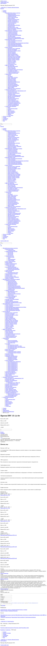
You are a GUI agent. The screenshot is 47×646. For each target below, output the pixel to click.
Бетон (9, 107)
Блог (4, 120)
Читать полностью (4, 573)
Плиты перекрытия (12, 83)
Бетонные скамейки (12, 61)
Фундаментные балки (12, 348)
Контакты (5, 119)
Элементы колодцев (12, 16)
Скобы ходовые (11, 260)
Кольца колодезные (12, 14)
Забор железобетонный (13, 54)
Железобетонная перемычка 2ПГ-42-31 (8, 535)
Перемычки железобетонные (14, 81)
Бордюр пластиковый (12, 49)
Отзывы (4, 117)
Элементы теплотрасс (12, 32)
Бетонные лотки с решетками (14, 48)
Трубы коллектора (11, 41)
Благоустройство (6, 311)
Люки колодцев (11, 24)
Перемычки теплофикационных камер (16, 38)
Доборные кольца (11, 250)
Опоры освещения (12, 68)
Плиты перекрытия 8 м (13, 369)
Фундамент (10, 76)
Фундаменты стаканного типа (14, 103)
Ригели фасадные (11, 342)
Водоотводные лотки (12, 91)
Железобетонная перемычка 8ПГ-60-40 (8, 558)
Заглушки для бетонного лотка (14, 95)
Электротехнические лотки (13, 71)
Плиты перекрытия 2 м (13, 362)
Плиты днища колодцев (13, 17)
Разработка (2, 629)
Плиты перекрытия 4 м (13, 364)
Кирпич (9, 109)
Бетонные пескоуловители (13, 98)
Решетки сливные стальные (13, 59)
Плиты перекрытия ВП (13, 34)
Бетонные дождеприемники (14, 93)
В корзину (2, 433)
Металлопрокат (11, 110)
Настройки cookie (25, 627)
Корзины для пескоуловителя (14, 96)
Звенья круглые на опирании (14, 393)
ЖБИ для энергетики (7, 329)
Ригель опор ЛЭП (11, 67)
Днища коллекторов (12, 281)
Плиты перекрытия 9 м (13, 370)
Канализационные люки (13, 272)
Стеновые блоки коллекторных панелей (16, 288)
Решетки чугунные (12, 60)
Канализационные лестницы (14, 25)
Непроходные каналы (12, 282)
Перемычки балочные (12, 357)
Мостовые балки (11, 97)
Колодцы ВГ (10, 252)
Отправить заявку (4, 601)
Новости (2, 610)
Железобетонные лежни (13, 66)
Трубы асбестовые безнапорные (14, 44)
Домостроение (6, 338)
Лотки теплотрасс (11, 292)
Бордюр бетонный (11, 51)
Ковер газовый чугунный (13, 55)
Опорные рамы (11, 257)
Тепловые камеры (11, 36)
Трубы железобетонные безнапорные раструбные (18, 42)
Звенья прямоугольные (12, 395)
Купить (2, 432)
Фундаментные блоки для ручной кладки (16, 347)
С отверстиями (11, 298)
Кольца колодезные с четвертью (14, 28)
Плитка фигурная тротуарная (14, 57)
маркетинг (8, 629)
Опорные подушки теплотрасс (14, 293)
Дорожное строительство (8, 377)
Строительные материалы (8, 397)
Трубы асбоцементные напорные (15, 45)
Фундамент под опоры (12, 70)
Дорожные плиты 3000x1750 (14, 382)
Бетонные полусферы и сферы (14, 50)
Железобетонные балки (13, 283)
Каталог (2, 8)
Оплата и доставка (7, 116)
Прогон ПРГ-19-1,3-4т (5, 508)
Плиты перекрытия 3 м (13, 363)
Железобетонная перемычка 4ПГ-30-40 (8, 546)
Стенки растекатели (12, 22)
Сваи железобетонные (12, 86)
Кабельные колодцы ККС (13, 268)
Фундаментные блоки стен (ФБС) (15, 346)
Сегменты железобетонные (13, 19)
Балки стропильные (12, 78)
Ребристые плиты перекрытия (14, 88)
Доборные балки (11, 289)
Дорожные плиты (11, 94)
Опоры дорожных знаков (13, 100)
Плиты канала (11, 294)
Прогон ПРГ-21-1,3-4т (5, 521)
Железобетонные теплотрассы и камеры (11, 279)
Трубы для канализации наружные (15, 46)
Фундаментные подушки (13, 344)
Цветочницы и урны (12, 64)
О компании (5, 118)
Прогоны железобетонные (13, 85)
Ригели (9, 75)
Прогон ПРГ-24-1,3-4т (5, 495)
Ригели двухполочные (12, 340)
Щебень (9, 114)
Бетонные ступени (12, 79)
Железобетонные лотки (13, 291)
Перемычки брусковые (12, 359)
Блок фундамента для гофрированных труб (17, 90)
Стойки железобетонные (13, 73)
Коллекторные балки (12, 284)
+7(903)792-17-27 (4, 7)
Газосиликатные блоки (12, 108)
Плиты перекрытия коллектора (14, 287)
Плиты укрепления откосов (13, 101)
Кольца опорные (11, 18)
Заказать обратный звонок (13, 7)
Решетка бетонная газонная (13, 58)
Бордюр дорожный (12, 52)
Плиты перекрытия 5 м (13, 366)
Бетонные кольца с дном (13, 27)
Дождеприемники (11, 259)
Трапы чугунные (11, 62)
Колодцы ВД (10, 253)
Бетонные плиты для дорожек (14, 56)
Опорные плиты (11, 26)
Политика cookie (17, 627)
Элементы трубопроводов (13, 104)
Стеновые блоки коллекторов (14, 285)
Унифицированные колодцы (14, 15)
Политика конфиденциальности (7, 627)
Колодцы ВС (10, 254)
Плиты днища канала (12, 295)
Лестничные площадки (13, 84)
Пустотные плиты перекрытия (14, 361)
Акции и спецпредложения (13, 609)
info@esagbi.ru (3, 3)
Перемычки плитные (12, 358)
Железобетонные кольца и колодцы (10, 248)
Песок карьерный (11, 111)
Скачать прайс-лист (4, 2)
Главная (4, 10)
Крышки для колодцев (12, 20)
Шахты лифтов (11, 87)
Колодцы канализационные (13, 269)
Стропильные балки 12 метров (14, 351)
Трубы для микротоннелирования (15, 40)
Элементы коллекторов (13, 31)
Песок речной (11, 113)
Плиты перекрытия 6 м (13, 367)
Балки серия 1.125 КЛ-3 (13, 77)
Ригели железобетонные (13, 341)
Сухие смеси (10, 115)
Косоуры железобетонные (13, 105)
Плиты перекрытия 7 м (13, 368)
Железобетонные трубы (8, 303)
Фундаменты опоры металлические (15, 69)
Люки (9, 258)
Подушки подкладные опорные (14, 35)
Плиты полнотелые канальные (14, 37)
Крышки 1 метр (11, 265)
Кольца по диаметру (12, 29)
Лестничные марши (12, 80)
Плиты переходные (12, 99)
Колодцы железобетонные (13, 21)
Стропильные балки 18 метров (14, 352)
